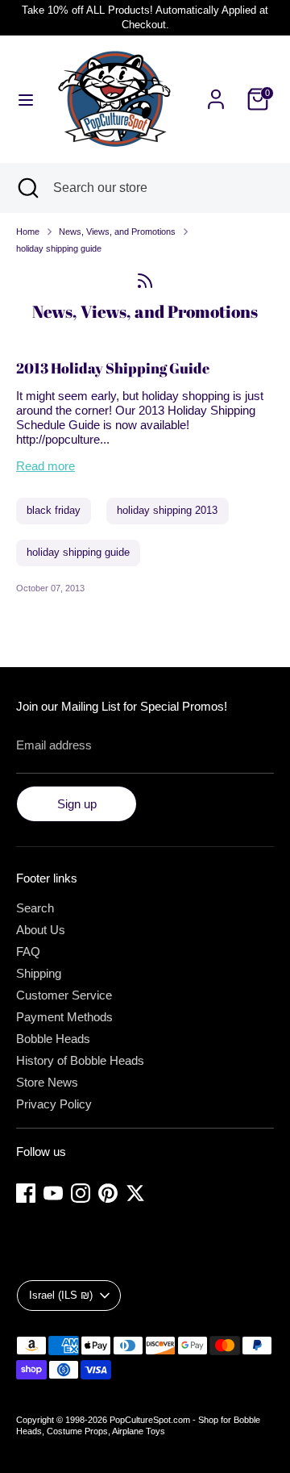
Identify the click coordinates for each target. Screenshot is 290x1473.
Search (35, 908)
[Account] (216, 90)
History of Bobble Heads (80, 1060)
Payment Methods (64, 1017)
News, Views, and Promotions (117, 231)
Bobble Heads (53, 1038)
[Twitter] (135, 1193)
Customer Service (64, 995)
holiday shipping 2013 (167, 510)
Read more (45, 466)
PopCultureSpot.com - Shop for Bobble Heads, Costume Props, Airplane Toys (138, 1425)
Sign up (77, 804)
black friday (54, 510)
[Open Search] (26, 188)
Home (27, 231)
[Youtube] (53, 1193)
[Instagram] (80, 1193)
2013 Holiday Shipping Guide (112, 368)
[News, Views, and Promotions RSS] (145, 280)
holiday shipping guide (59, 248)
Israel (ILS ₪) (61, 1295)
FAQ (28, 951)
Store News (47, 1082)
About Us (40, 930)
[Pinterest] (108, 1193)
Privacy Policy (54, 1104)
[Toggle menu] (26, 99)
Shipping (38, 973)
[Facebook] (25, 1193)
